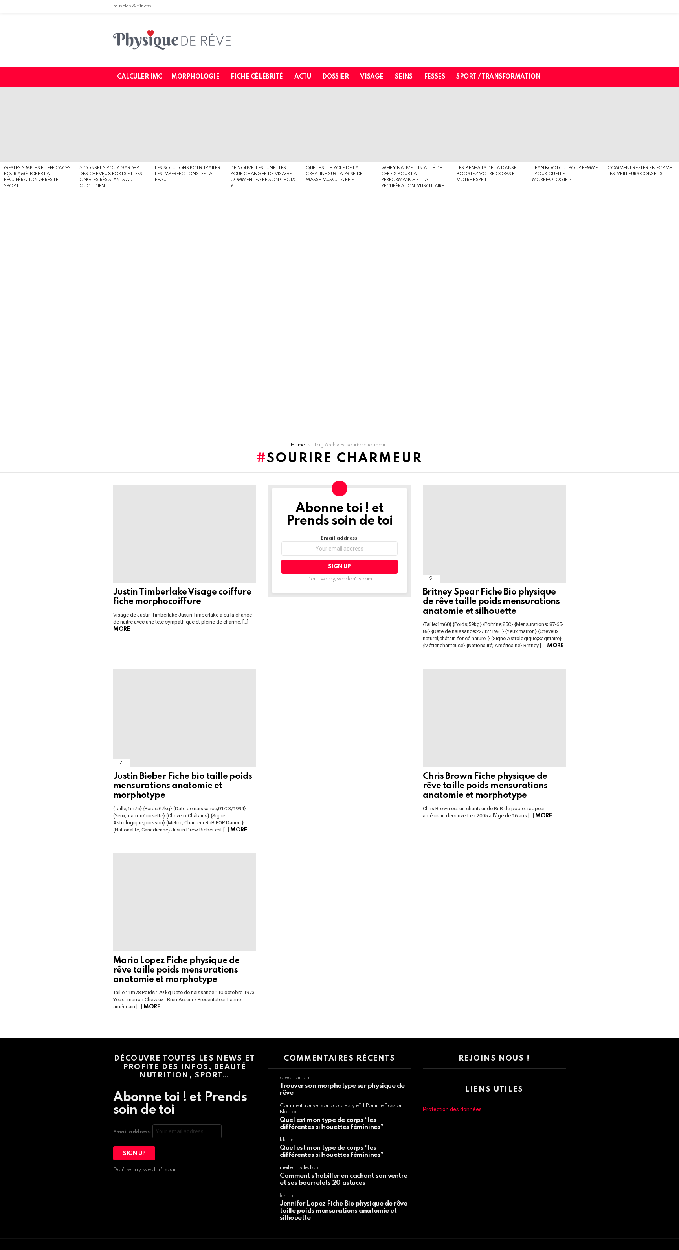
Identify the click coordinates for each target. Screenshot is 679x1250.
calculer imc (139, 77)
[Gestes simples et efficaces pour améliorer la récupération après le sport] (37, 124)
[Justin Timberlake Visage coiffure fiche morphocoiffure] (184, 534)
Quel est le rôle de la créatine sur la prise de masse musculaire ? (334, 174)
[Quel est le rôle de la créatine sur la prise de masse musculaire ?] (339, 124)
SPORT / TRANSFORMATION (498, 77)
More (121, 629)
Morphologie (195, 77)
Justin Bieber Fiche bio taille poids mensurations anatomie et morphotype (182, 786)
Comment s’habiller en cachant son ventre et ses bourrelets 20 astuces (343, 1179)
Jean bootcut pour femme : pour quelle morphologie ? (565, 174)
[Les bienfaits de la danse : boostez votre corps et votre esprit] (490, 124)
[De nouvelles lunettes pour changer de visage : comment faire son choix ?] (264, 124)
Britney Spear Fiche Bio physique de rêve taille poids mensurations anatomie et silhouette (491, 601)
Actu (302, 77)
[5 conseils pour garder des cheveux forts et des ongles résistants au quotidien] (113, 124)
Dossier (335, 77)
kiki (283, 1139)
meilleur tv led (295, 1167)
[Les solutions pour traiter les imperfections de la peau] (188, 124)
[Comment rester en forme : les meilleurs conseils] (641, 124)
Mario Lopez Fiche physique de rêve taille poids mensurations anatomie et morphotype (176, 970)
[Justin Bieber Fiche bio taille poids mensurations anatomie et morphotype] (184, 718)
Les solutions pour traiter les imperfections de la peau (187, 174)
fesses (434, 77)
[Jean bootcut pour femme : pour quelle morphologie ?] (566, 124)
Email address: (340, 538)
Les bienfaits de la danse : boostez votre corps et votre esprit (488, 174)
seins (404, 77)
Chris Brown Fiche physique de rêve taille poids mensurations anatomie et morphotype (485, 786)
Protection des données (452, 1109)
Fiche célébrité (257, 77)
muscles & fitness (132, 6)
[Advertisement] (37, 312)
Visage (371, 77)
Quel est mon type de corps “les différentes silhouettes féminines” (332, 1124)
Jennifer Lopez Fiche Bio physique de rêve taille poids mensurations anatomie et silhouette (343, 1210)
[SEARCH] (564, 77)
